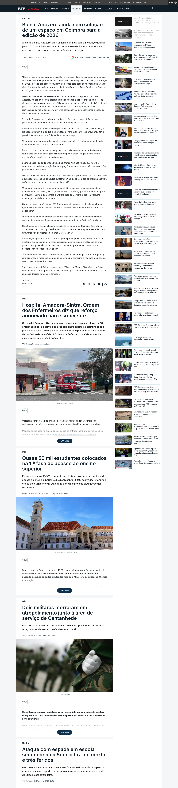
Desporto (54, 2)
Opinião (88, 9)
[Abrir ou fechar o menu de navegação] (158, 8)
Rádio (77, 2)
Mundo (65, 9)
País (46, 9)
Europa (54, 9)
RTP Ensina (125, 2)
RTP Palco (98, 2)
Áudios (108, 9)
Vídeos (98, 9)
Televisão (67, 2)
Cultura (76, 9)
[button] (154, 9)
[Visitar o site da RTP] (33, 2)
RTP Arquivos (139, 2)
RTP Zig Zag (111, 2)
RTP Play (87, 2)
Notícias (43, 2)
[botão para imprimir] (105, 285)
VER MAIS (65, 441)
